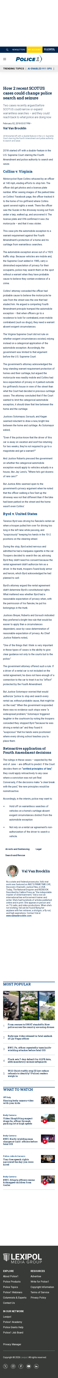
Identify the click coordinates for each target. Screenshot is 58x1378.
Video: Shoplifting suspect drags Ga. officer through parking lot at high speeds (17, 1121)
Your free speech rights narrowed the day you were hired (18, 1162)
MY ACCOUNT (34, 50)
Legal (38, 849)
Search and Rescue (15, 855)
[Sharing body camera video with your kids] (48, 1100)
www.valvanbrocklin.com (19, 915)
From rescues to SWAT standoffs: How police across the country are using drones (31, 1026)
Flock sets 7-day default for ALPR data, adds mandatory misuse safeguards (29, 1060)
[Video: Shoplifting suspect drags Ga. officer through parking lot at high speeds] (48, 1118)
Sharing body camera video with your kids (18, 1102)
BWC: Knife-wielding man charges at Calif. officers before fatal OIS (20, 1141)
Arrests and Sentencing (17, 849)
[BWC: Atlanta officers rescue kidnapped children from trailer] (48, 1179)
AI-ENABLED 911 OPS (40, 68)
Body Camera (9, 1115)
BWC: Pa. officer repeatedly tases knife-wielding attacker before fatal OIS (30, 1049)
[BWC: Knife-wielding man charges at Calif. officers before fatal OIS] (48, 1138)
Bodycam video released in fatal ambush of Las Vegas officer (30, 1037)
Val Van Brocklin (14, 128)
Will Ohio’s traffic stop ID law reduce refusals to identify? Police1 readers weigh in (28, 1073)
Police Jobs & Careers (14, 1156)
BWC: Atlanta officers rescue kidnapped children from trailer (19, 1182)
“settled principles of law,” (37, 768)
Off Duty (7, 1097)
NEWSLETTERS (18, 50)
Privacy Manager (12, 1344)
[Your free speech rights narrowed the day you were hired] (48, 1159)
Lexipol (24, 1357)
